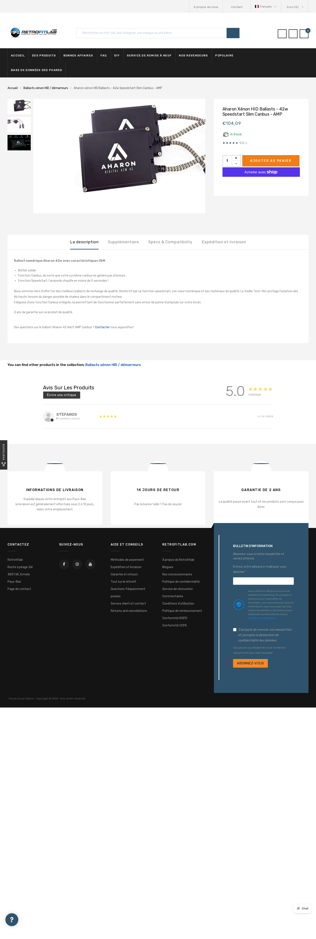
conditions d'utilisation (262, 618)
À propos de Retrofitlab (178, 560)
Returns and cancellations (129, 611)
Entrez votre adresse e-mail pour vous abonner (259, 569)
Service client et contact (128, 603)
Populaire (224, 55)
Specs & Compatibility (170, 242)
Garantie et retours (124, 574)
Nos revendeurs (193, 55)
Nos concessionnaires (177, 574)
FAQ (103, 55)
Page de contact (19, 589)
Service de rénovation (177, 589)
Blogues (167, 567)
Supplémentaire (123, 242)
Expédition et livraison (224, 242)
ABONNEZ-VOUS (250, 663)
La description (84, 242)
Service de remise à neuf (149, 55)
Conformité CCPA (174, 625)
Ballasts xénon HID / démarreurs (45, 88)
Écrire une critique (61, 395)
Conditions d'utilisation (178, 603)
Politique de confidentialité (181, 582)
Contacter (102, 327)
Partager (3, 451)
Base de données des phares (36, 70)
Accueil (18, 55)
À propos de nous (206, 7)
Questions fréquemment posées (128, 592)
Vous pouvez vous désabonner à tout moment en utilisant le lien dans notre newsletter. (259, 650)
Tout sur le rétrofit (123, 582)
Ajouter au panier (271, 161)
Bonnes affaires (78, 55)
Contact (236, 7)
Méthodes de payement (127, 560)
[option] (119, 156)
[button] (266, 6)
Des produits (44, 55)
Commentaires (172, 596)
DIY (117, 55)
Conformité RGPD (174, 618)
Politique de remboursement (182, 611)
